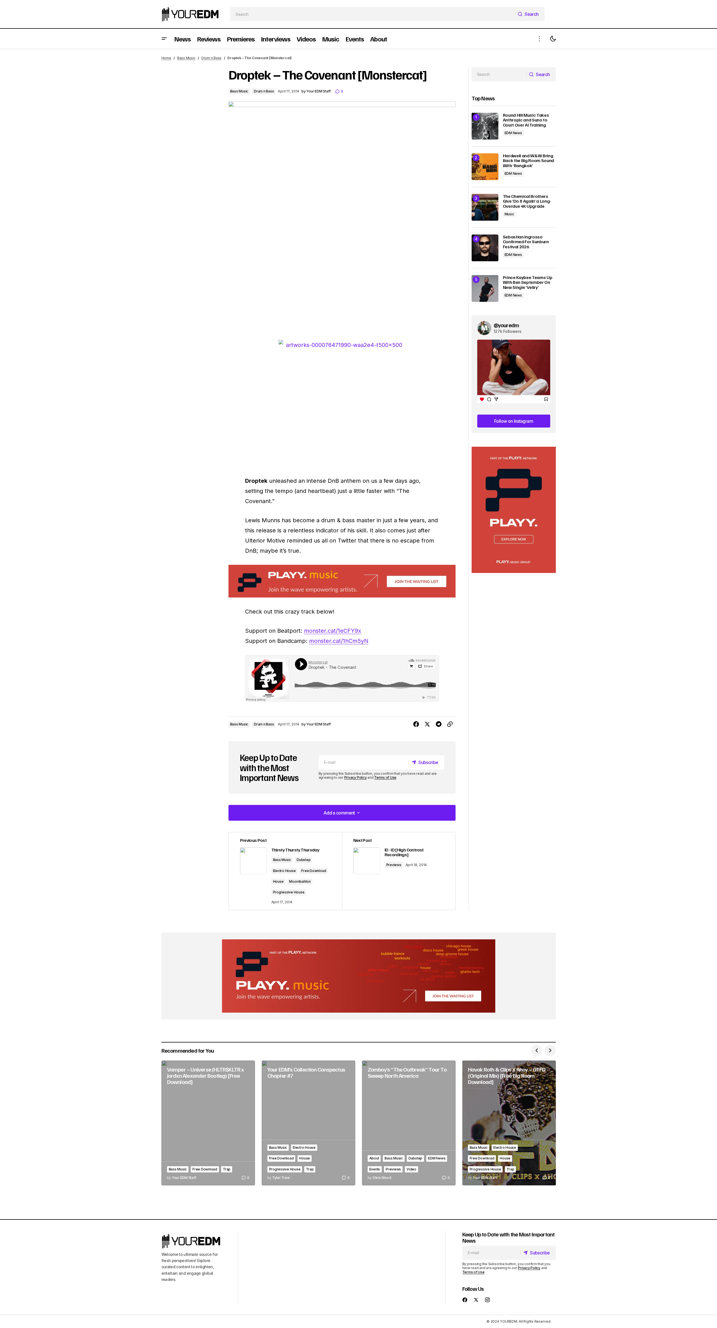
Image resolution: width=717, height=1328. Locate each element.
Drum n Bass (211, 58)
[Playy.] (358, 976)
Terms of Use (385, 777)
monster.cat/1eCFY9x (332, 630)
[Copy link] (450, 724)
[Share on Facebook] (416, 724)
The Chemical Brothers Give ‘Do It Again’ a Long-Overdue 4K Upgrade (527, 201)
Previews (393, 865)
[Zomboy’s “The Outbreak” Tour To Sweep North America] (409, 1123)
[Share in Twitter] (427, 724)
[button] (164, 39)
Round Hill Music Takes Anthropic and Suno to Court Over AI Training (526, 120)
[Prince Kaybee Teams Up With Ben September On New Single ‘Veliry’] (485, 288)
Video (411, 1169)
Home (166, 58)
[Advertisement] (514, 510)
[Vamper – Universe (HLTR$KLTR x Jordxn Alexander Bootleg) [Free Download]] (208, 1123)
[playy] (342, 581)
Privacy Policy (355, 777)
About (374, 1158)
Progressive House (289, 892)
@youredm (506, 325)
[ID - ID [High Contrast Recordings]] (398, 871)
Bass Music (186, 58)
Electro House (284, 871)
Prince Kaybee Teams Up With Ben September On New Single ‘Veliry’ (527, 282)
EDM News (513, 133)
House (278, 881)
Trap (226, 1169)
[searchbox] (372, 14)
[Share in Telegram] (438, 724)
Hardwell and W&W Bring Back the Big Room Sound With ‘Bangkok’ (528, 160)
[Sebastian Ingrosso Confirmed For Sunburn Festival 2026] (485, 247)
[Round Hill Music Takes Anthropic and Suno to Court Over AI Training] (485, 126)
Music (509, 214)
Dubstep (303, 860)
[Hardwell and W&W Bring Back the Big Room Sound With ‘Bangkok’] (485, 166)
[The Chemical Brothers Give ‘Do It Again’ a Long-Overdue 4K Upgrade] (485, 207)
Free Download (313, 871)
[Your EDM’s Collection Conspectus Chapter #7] (308, 1123)
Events (374, 1169)
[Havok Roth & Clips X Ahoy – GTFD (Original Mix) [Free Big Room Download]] (509, 1123)
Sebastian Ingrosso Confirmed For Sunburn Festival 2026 (526, 241)
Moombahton (300, 881)
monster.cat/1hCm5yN (339, 641)
